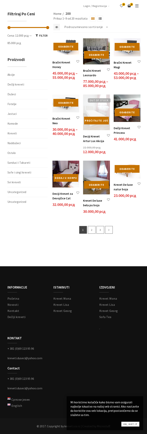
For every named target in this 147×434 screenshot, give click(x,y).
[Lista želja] (121, 6)
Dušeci (11, 94)
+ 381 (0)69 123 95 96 (20, 348)
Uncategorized (16, 192)
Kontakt (13, 311)
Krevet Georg (62, 311)
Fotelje (11, 104)
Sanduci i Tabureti (18, 162)
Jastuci (12, 114)
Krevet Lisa (61, 305)
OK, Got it (130, 424)
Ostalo (11, 153)
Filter (43, 35)
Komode (12, 123)
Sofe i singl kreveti (19, 172)
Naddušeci (14, 143)
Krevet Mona (62, 298)
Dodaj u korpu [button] (66, 178)
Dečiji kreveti (15, 84)
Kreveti (12, 133)
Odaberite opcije (66, 47)
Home (57, 14)
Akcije (11, 74)
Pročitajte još (96, 120)
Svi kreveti (14, 182)
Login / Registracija (95, 6)
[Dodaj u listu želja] (77, 61)
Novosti (12, 305)
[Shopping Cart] (129, 6)
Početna (13, 298)
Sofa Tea (105, 317)
